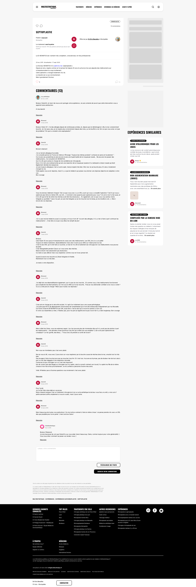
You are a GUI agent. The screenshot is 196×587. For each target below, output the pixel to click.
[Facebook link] (155, 511)
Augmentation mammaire (140, 172)
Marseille (61, 520)
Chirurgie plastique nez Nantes (82, 529)
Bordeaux (61, 523)
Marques (61, 547)
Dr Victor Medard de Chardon (41, 520)
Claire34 (44, 38)
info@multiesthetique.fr (55, 567)
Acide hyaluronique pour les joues (144, 145)
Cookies (63, 571)
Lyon (60, 514)
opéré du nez (58, 66)
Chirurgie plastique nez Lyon (82, 514)
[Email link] (161, 511)
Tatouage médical (104, 517)
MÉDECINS (89, 7)
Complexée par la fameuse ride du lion (145, 219)
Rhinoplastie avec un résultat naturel (128, 514)
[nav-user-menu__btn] (158, 7)
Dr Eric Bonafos (93, 39)
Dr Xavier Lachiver (38, 514)
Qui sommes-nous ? (38, 544)
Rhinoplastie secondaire (106, 520)
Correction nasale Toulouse (82, 534)
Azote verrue (102, 514)
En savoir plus (156, 188)
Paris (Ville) (62, 512)
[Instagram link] (148, 511)
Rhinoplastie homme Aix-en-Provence (84, 532)
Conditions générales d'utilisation (43, 574)
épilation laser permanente (106, 512)
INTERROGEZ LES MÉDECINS (112, 7)
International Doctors (65, 552)
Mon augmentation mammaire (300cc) (144, 177)
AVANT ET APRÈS (127, 7)
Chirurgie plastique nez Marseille (83, 520)
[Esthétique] (49, 7)
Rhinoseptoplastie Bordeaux (82, 523)
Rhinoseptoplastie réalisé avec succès (129, 517)
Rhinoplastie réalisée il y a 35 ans (127, 528)
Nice (60, 517)
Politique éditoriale (98, 571)
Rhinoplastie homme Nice (81, 517)
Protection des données (39, 571)
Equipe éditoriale (37, 547)
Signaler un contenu (38, 549)
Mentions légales (85, 571)
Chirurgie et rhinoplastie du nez (127, 525)
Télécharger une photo (108, 465)
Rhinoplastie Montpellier (81, 526)
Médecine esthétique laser (106, 523)
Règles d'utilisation (53, 571)
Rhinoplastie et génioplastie (126, 512)
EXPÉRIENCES (98, 7)
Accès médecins (63, 544)
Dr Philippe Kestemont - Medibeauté (43, 522)
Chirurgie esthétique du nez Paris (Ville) (85, 512)
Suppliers (61, 549)
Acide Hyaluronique (138, 140)
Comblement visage (105, 526)
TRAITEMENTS (80, 7)
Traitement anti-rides (139, 214)
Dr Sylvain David (37, 517)
